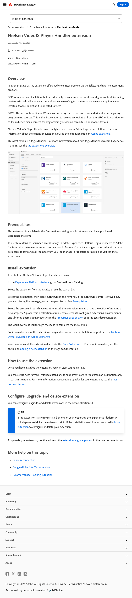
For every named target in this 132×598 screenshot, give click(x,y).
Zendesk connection (24, 460)
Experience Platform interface (32, 282)
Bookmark (16, 50)
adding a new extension (33, 348)
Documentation (16, 27)
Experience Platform (41, 27)
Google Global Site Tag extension (31, 467)
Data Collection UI (73, 344)
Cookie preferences (95, 584)
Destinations (22, 58)
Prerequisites (80, 301)
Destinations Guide (68, 27)
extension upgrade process (77, 440)
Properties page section (70, 317)
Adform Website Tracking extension (33, 474)
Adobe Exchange (100, 133)
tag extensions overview (41, 145)
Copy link (30, 50)
